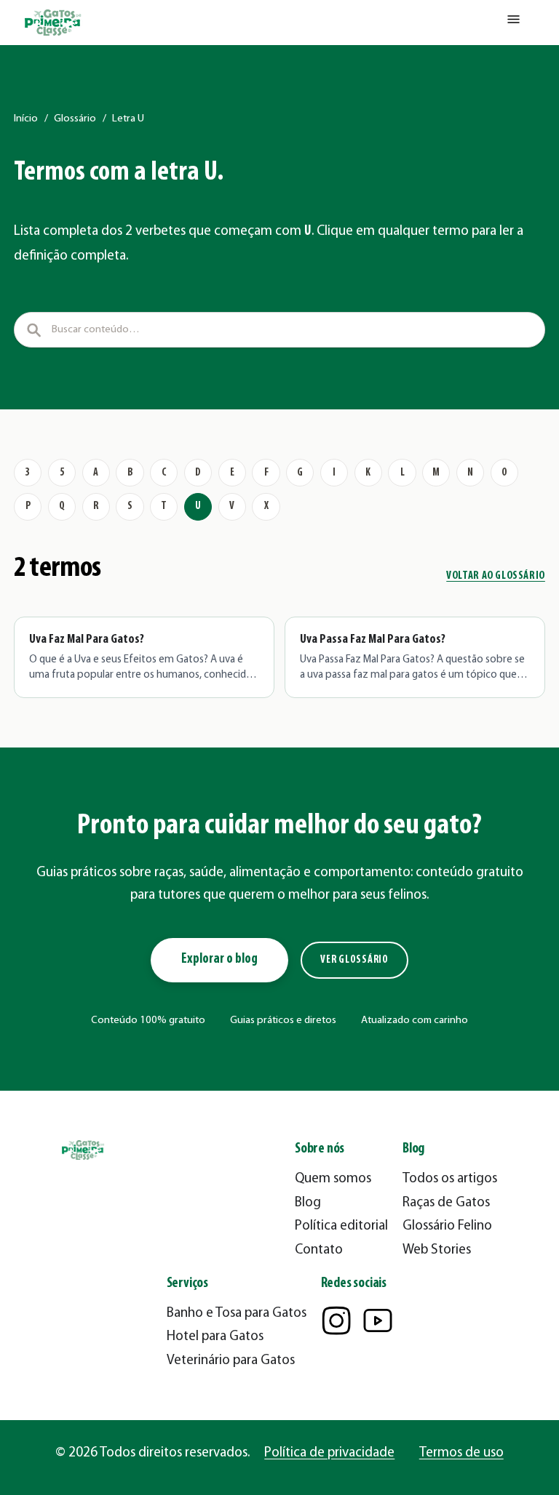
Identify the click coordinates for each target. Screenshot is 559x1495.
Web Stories (437, 1250)
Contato (319, 1250)
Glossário (75, 118)
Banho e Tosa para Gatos (236, 1313)
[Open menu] (513, 22)
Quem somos (333, 1179)
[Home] (54, 22)
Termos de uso (461, 1453)
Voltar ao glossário (495, 576)
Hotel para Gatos (215, 1337)
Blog (308, 1203)
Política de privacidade (329, 1453)
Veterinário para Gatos (231, 1361)
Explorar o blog (219, 959)
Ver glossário (354, 960)
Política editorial (341, 1226)
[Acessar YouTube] (377, 1320)
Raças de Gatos (446, 1203)
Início (26, 118)
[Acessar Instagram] (336, 1320)
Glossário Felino (447, 1226)
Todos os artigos (450, 1179)
